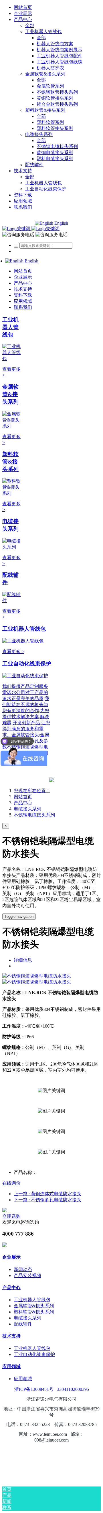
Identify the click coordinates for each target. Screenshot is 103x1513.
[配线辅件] (12, 600)
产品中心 (23, 802)
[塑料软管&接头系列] (12, 493)
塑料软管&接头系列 (10, 461)
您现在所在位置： (32, 790)
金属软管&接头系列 (10, 394)
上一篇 (47, 1193)
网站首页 (23, 7)
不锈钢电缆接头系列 (34, 814)
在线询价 (11, 1183)
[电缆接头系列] (12, 546)
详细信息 (23, 960)
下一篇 (47, 1199)
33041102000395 (73, 1389)
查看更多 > (13, 651)
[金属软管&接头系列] (12, 425)
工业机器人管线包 (10, 327)
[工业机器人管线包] (12, 358)
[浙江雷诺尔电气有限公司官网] (31, 228)
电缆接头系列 (27, 808)
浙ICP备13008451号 (34, 1389)
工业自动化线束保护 (26, 664)
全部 (29, 25)
